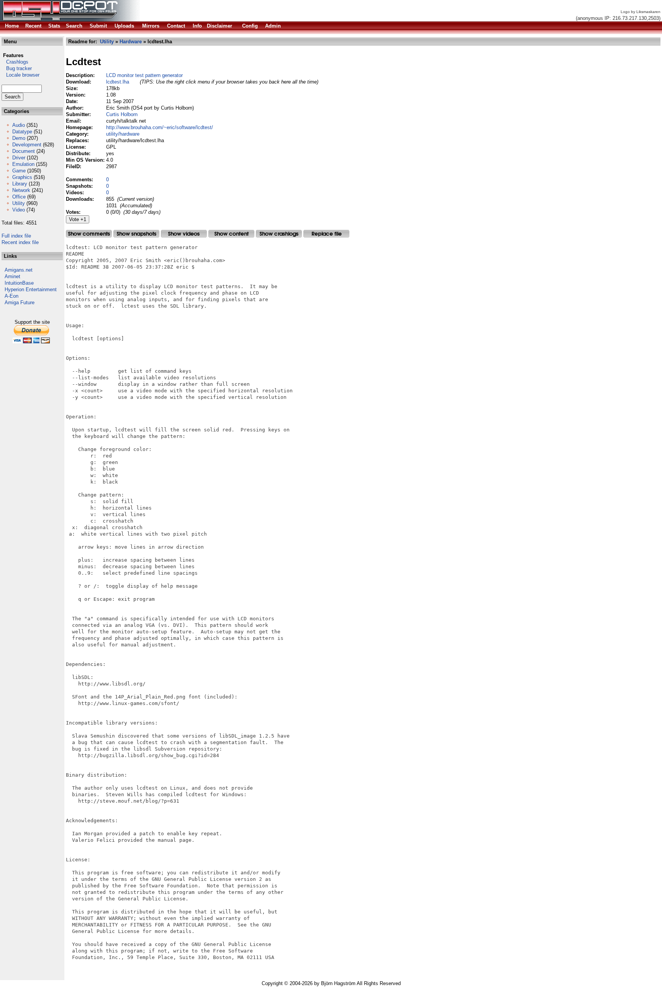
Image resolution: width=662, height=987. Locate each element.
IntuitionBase (19, 283)
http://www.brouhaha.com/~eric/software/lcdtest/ (159, 127)
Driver (18, 158)
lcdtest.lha (117, 82)
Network (21, 190)
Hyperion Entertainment (31, 289)
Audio (18, 125)
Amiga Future (19, 302)
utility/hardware (122, 134)
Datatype (22, 131)
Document (23, 151)
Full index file (16, 236)
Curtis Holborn (122, 114)
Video (18, 210)
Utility (18, 203)
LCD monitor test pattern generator (144, 75)
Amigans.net (19, 270)
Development (26, 145)
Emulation (23, 164)
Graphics (22, 177)
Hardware (131, 41)
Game (19, 171)
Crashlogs (15, 62)
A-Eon (11, 296)
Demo (18, 138)
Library (19, 184)
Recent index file (20, 242)
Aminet (12, 276)
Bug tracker (17, 68)
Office (19, 197)
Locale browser (20, 75)
